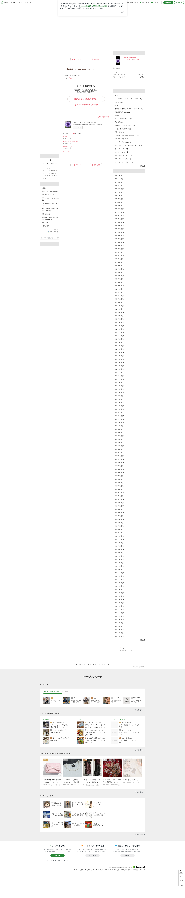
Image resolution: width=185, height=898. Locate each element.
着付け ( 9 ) (118, 105)
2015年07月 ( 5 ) (119, 549)
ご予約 (49, 72)
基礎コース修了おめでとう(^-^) (81, 69)
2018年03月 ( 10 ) (120, 442)
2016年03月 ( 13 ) (120, 522)
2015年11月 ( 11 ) (120, 536)
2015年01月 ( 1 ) (119, 569)
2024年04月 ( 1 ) (119, 199)
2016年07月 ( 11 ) (120, 509)
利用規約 (100, 870)
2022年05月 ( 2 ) (119, 275)
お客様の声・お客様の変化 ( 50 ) (125, 125)
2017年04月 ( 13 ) (120, 479)
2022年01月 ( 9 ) (119, 289)
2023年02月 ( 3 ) (119, 245)
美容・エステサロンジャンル (120, 77)
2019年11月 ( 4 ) (119, 376)
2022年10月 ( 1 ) (119, 259)
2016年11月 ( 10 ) (120, 496)
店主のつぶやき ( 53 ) (121, 139)
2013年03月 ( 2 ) (119, 629)
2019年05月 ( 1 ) (119, 396)
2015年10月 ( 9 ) (119, 539)
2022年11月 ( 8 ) (119, 255)
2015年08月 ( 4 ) (119, 546)
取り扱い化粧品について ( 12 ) (124, 129)
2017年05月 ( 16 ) (120, 476)
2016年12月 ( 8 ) (119, 492)
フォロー (78, 127)
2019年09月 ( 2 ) (119, 382)
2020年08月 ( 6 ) (119, 346)
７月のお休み (46, 214)
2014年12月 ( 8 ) (119, 573)
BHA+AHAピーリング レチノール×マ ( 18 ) (128, 99)
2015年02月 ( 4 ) (119, 566)
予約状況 (49, 136)
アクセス (49, 108)
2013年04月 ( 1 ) (119, 626)
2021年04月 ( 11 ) (120, 319)
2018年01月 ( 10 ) (120, 449)
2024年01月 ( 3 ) (119, 209)
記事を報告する (104, 117)
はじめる (57, 855)
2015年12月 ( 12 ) (120, 532)
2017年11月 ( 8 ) (119, 456)
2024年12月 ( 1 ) (119, 185)
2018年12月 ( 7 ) (119, 412)
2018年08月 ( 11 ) (120, 426)
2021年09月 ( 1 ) (119, 302)
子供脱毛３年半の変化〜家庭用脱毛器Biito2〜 (50, 218)
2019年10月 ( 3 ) (119, 379)
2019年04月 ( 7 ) (119, 399)
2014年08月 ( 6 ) (119, 586)
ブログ (70, 78)
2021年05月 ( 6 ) (119, 315)
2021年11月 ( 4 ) (119, 295)
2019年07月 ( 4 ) (119, 389)
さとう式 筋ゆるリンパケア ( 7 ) (125, 142)
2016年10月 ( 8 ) (119, 499)
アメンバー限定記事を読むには (87, 105)
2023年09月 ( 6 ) (119, 222)
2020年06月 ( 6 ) (119, 352)
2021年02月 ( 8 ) (119, 326)
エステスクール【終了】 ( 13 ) (124, 159)
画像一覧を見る (54, 232)
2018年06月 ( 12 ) (120, 432)
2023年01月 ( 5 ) (119, 249)
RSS (123, 648)
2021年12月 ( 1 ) (119, 292)
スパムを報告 (79, 870)
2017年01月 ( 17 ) (120, 489)
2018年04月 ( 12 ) (120, 439)
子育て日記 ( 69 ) (120, 132)
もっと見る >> (67, 151)
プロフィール (128, 59)
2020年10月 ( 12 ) (120, 339)
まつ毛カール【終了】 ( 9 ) (123, 152)
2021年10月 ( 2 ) (119, 299)
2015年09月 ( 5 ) (119, 543)
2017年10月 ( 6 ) (119, 459)
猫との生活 (46, 719)
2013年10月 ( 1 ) (119, 616)
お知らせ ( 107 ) (119, 102)
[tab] (52, 691)
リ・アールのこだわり (120, 45)
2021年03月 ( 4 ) (119, 322)
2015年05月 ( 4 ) (119, 556)
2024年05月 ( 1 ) (119, 195)
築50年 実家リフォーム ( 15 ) (124, 119)
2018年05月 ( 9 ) (119, 436)
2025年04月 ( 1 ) (119, 182)
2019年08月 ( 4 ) (119, 386)
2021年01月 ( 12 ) (120, 329)
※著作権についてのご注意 (125, 650)
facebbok (57, 150)
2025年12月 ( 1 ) (119, 179)
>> (53, 160)
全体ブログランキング (119, 74)
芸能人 (66, 691)
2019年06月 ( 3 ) (119, 392)
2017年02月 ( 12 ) (120, 486)
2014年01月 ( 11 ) (120, 606)
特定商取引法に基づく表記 (130, 870)
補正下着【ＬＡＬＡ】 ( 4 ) (123, 149)
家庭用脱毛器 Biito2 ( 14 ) (123, 112)
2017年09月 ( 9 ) (119, 462)
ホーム (47, 45)
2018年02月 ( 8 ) (119, 446)
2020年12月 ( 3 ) (119, 332)
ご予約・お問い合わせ (138, 45)
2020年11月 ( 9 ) (119, 336)
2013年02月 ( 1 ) (119, 633)
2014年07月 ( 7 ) (119, 589)
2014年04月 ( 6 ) (119, 599)
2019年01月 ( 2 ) (119, 409)
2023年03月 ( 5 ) (119, 242)
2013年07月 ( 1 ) (119, 623)
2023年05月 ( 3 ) (119, 235)
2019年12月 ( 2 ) (119, 372)
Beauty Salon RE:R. (130, 57)
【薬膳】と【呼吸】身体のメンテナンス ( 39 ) (129, 109)
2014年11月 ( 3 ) (119, 576)
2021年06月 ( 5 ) (119, 312)
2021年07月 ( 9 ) (119, 309)
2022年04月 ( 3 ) (119, 279)
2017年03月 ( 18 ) (120, 482)
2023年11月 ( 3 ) (119, 215)
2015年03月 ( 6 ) (119, 563)
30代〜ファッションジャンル (52, 691)
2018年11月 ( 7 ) (119, 416)
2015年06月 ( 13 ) (120, 552)
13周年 (65, 136)
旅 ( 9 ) (117, 115)
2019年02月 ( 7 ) (119, 406)
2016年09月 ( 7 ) (119, 502)
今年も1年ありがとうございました (50, 199)
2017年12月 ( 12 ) (120, 452)
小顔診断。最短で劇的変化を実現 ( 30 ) (127, 135)
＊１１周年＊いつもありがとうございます (50, 209)
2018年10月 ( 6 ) (119, 419)
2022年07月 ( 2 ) (119, 269)
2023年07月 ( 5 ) (119, 229)
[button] (180, 884)
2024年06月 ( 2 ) (119, 192)
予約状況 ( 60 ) (119, 122)
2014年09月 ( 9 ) (119, 583)
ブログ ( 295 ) (119, 95)
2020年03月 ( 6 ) (119, 362)
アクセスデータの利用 (112, 870)
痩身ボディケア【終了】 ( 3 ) (123, 155)
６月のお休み (46, 222)
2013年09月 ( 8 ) (119, 619)
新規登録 (168, 2)
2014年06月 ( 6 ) (119, 593)
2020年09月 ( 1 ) (119, 342)
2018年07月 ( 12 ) (120, 429)
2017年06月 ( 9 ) (119, 472)
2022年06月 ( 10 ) (120, 272)
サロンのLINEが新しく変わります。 (50, 204)
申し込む (127, 855)
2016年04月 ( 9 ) (119, 519)
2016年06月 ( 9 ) (119, 512)
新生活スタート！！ (69, 146)
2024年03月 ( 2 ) (119, 202)
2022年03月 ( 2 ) (119, 282)
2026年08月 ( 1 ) (119, 175)
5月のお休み (45, 226)
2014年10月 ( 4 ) (119, 579)
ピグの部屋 (136, 59)
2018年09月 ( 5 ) (119, 422)
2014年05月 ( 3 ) (119, 596)
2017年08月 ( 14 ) (120, 466)
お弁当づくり (81, 719)
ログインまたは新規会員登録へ (86, 99)
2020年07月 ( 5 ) (119, 349)
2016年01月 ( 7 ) (119, 529)
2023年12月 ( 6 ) (119, 212)
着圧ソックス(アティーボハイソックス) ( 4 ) (128, 145)
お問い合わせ (90, 870)
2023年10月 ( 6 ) (119, 219)
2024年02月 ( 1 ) (119, 205)
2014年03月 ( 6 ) (119, 603)
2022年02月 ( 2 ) (119, 285)
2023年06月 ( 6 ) (119, 232)
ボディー (83, 45)
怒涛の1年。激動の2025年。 (71, 141)
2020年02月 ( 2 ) (119, 366)
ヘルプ (143, 870)
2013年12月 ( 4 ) (119, 609)
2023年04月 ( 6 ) (119, 239)
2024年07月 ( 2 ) (119, 189)
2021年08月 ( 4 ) (119, 306)
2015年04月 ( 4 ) (119, 559)
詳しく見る (92, 855)
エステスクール (101, 45)
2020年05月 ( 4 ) (119, 356)
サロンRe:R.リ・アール (92, 23)
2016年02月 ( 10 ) (120, 526)
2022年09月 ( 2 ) (119, 262)
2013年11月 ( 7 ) (119, 613)
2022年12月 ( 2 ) (119, 252)
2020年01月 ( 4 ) (119, 369)
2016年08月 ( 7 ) (119, 506)
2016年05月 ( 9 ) (119, 516)
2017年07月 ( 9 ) (119, 469)
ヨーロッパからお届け (118, 719)
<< (46, 160)
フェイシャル (65, 45)
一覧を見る (141, 166)
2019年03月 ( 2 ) (119, 402)
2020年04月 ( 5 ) (119, 359)
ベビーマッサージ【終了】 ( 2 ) (124, 162)
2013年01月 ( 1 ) (119, 636)
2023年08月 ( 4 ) (119, 225)
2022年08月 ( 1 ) (119, 265)
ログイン (179, 2)
